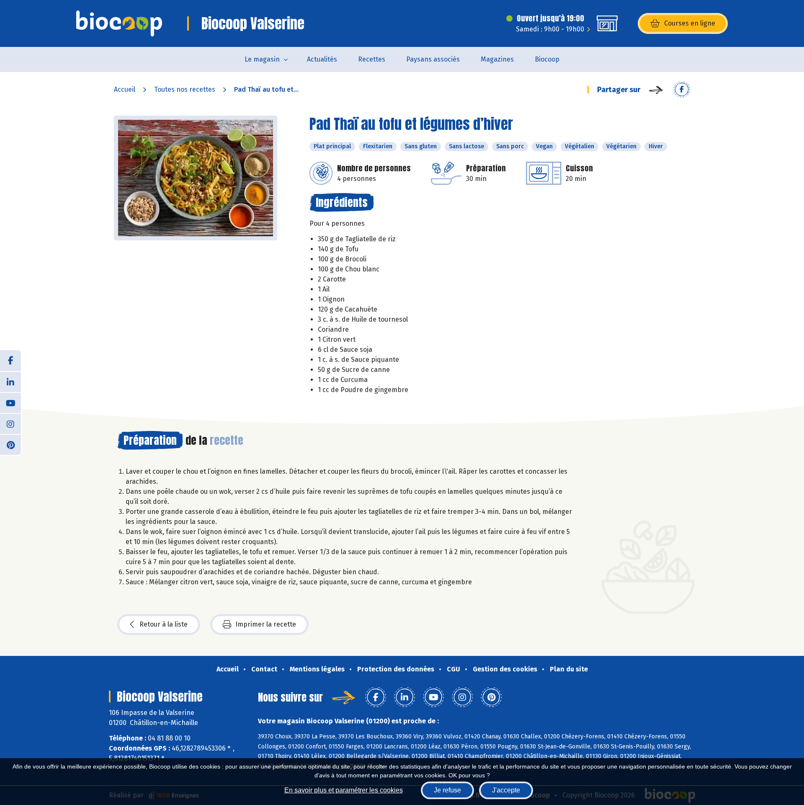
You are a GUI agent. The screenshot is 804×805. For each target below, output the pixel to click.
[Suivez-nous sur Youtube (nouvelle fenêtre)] (10, 402)
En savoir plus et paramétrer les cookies (343, 790)
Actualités (322, 59)
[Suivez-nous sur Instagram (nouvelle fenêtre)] (10, 423)
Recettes (371, 59)
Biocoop (547, 59)
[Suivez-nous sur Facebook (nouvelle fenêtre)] (10, 360)
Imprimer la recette (265, 624)
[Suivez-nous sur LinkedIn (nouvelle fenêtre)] (10, 381)
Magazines (497, 59)
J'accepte (506, 790)
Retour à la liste (163, 624)
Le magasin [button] (262, 59)
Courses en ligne (689, 23)
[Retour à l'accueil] (119, 23)
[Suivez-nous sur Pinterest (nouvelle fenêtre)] (10, 444)
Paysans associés (433, 59)
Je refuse (447, 790)
